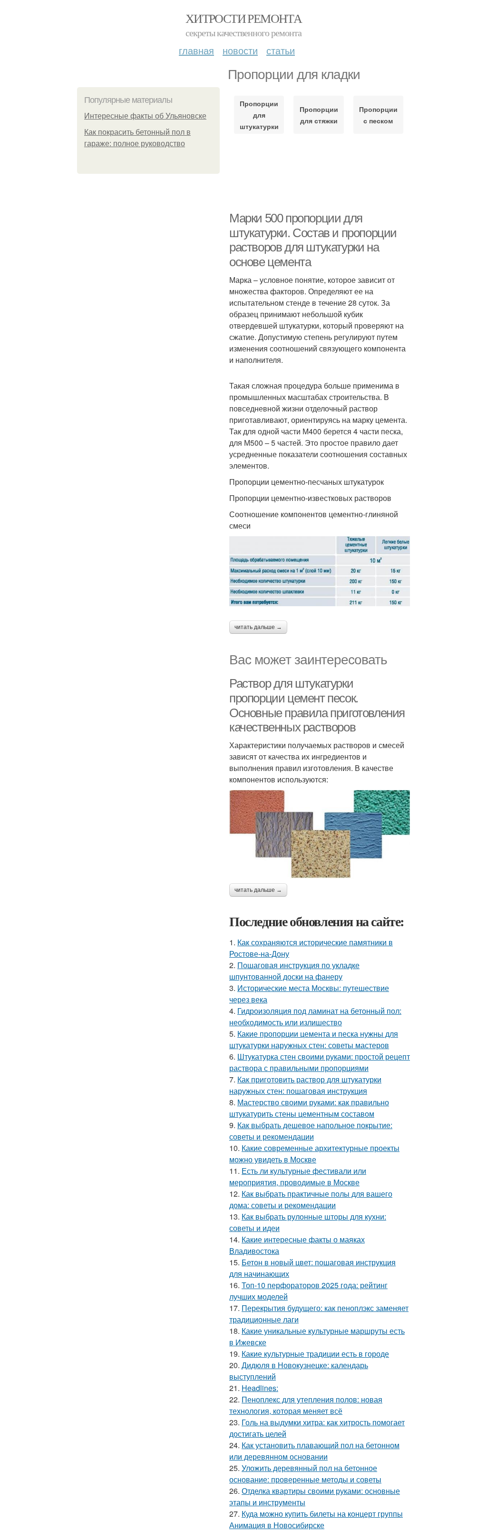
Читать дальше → (258, 627)
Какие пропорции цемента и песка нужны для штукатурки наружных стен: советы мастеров (313, 1039)
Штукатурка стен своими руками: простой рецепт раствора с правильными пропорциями (319, 1062)
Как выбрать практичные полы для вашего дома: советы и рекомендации (310, 1199)
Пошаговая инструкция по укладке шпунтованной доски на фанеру (294, 971)
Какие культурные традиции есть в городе (315, 1353)
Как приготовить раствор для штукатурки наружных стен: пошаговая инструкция (305, 1085)
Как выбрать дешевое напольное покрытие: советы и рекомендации (310, 1131)
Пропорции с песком (378, 114)
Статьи (280, 50)
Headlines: (260, 1387)
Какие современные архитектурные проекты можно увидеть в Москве (314, 1153)
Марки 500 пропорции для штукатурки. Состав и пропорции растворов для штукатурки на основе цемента (313, 240)
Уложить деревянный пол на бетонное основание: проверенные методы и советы (305, 1473)
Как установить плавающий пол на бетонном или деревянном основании (314, 1451)
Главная (196, 50)
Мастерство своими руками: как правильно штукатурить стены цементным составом (309, 1108)
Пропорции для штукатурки (259, 115)
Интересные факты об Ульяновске (145, 116)
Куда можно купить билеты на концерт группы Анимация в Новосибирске (316, 1519)
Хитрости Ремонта (243, 18)
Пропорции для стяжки (319, 114)
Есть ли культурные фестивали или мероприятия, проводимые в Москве (297, 1176)
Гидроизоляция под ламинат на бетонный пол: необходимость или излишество (315, 1016)
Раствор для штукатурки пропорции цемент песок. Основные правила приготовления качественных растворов (317, 705)
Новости (240, 50)
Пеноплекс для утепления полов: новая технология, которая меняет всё (305, 1405)
